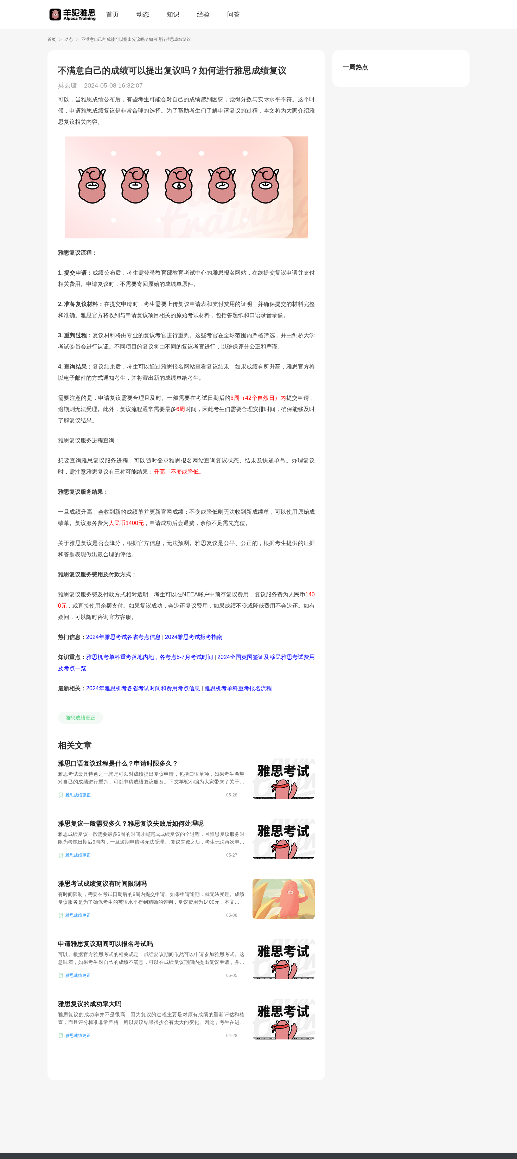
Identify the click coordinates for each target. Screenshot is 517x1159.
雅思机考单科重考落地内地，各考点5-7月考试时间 (149, 657)
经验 (203, 14)
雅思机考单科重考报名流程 (238, 688)
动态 (142, 14)
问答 (233, 14)
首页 (112, 14)
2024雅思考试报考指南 (194, 637)
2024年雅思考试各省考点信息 (123, 637)
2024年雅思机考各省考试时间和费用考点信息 (143, 688)
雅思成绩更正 (80, 718)
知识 (173, 14)
